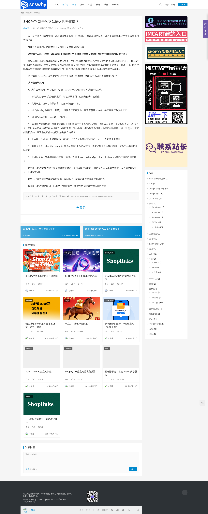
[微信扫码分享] (111, 510)
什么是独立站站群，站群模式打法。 (41, 421)
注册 (173, 4)
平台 (69, 28)
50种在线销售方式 (157, 178)
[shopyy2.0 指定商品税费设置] (81, 356)
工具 (151, 254)
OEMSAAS (109, 253)
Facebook (156, 207)
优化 (98, 4)
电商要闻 (153, 314)
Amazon (155, 262)
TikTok (155, 222)
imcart (154, 292)
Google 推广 (154, 193)
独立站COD (154, 309)
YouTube (156, 227)
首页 (57, 4)
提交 (133, 469)
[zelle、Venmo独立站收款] (41, 356)
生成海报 (103, 510)
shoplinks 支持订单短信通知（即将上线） (119, 325)
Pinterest (156, 217)
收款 (74, 28)
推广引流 (153, 279)
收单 (74, 4)
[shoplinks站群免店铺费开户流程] (121, 260)
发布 (183, 4)
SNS (151, 203)
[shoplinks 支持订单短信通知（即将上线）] (121, 308)
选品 (151, 334)
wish (154, 267)
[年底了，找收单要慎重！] (81, 308)
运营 (151, 329)
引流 (90, 4)
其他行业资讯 (155, 244)
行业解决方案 (155, 324)
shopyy (62, 28)
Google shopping (157, 188)
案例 (82, 4)
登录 (167, 4)
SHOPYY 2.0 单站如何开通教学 (41, 276)
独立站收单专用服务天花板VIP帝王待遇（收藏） (40, 325)
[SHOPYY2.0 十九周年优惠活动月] (81, 260)
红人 (151, 319)
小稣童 (26, 28)
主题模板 (153, 234)
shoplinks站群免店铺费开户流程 (120, 277)
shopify (155, 297)
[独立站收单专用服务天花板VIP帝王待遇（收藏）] (41, 308)
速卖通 (155, 272)
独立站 (65, 4)
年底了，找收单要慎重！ (77, 323)
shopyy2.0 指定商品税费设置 (80, 371)
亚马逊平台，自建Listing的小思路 (121, 373)
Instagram (156, 212)
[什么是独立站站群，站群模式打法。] (41, 404)
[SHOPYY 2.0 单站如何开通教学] (41, 260)
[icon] (184, 492)
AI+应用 (115, 4)
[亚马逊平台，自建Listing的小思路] (121, 356)
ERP (151, 183)
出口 (151, 249)
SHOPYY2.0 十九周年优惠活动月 (81, 277)
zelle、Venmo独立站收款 (38, 371)
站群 (106, 4)
